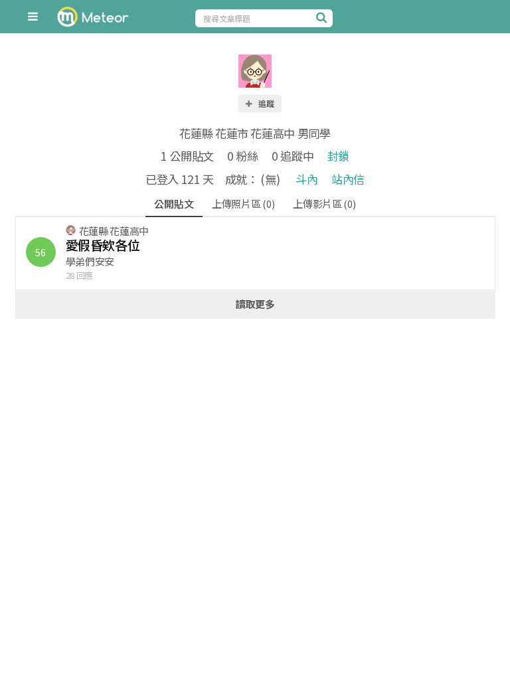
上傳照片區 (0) (243, 204)
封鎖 (338, 155)
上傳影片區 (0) (324, 204)
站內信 (348, 179)
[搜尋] (322, 17)
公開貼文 (173, 204)
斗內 (306, 179)
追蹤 (265, 103)
